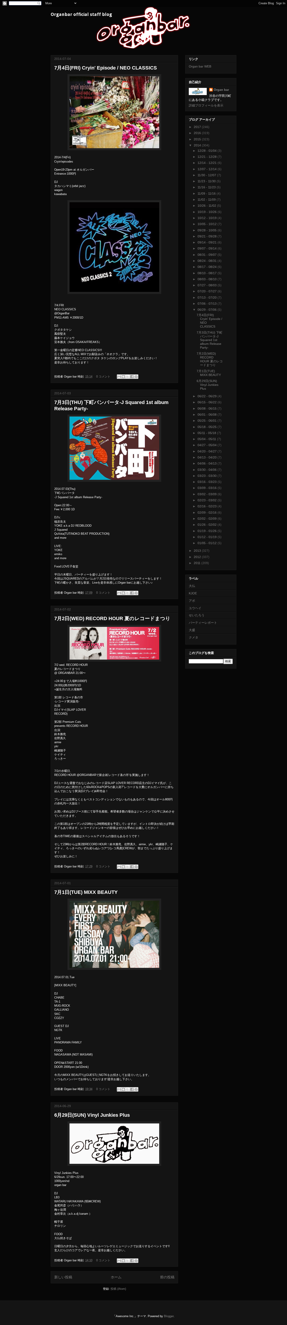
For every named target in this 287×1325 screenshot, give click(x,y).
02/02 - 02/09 (207, 518)
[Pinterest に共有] (136, 376)
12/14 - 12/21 (207, 163)
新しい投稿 (63, 1277)
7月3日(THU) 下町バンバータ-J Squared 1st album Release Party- (209, 340)
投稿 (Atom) (118, 1288)
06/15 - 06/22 (207, 402)
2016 (198, 133)
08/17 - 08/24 (207, 267)
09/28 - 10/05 (207, 230)
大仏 (192, 586)
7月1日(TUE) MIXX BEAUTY (86, 892)
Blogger (169, 1316)
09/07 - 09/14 (207, 248)
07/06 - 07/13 (207, 303)
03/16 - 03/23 (207, 482)
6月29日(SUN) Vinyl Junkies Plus (92, 1115)
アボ (192, 600)
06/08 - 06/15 (207, 408)
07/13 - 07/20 (207, 297)
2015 (198, 139)
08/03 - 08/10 (207, 279)
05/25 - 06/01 (207, 420)
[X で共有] (127, 376)
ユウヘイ (195, 608)
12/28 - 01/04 (207, 150)
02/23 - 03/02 (207, 500)
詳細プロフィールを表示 (206, 105)
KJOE (193, 593)
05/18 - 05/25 (207, 427)
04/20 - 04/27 (207, 451)
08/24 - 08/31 (207, 261)
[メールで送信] (119, 376)
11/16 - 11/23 (207, 187)
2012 (198, 557)
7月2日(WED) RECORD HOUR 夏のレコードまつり (112, 618)
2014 (198, 145)
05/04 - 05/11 (207, 439)
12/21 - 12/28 (207, 157)
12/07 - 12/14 (207, 169)
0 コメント (103, 376)
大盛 (192, 630)
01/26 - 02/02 (207, 524)
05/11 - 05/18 (207, 433)
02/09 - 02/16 (207, 512)
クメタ (193, 637)
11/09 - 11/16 (207, 193)
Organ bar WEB (200, 66)
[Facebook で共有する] (132, 376)
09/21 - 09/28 (207, 236)
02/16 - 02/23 (207, 506)
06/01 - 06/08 (207, 414)
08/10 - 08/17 (207, 273)
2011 (197, 563)
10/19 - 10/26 (207, 212)
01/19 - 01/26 (207, 531)
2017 (198, 127)
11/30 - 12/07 (207, 175)
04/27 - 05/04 (207, 445)
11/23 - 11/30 (207, 181)
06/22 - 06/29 (207, 396)
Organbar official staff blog (81, 14)
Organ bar (221, 89)
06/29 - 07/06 (207, 309)
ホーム (116, 1277)
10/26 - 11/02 (207, 205)
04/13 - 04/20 (207, 457)
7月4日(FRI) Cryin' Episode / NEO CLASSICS (105, 68)
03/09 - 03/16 (207, 488)
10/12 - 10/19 (207, 218)
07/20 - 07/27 (207, 291)
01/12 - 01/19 (207, 537)
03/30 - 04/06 (207, 469)
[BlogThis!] (123, 376)
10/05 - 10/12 (207, 224)
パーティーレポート (203, 622)
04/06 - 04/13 (207, 463)
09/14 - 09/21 (207, 242)
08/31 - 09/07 (207, 254)
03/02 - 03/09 (207, 494)
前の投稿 (167, 1277)
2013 (198, 550)
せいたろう (196, 615)
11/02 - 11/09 (207, 199)
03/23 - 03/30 (207, 476)
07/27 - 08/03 (207, 285)
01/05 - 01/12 (207, 543)
